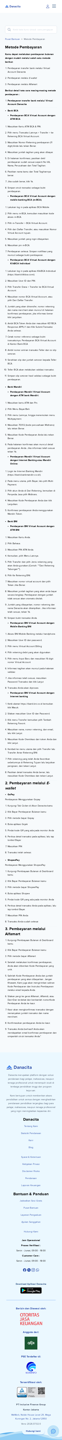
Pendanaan (31, 1178)
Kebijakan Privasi (31, 1164)
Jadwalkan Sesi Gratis (31, 1200)
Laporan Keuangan (31, 1185)
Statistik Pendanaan (31, 1133)
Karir (31, 1140)
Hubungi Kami (31, 1231)
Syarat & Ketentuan (31, 1157)
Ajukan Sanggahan (31, 1222)
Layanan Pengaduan (31, 1215)
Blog (31, 1147)
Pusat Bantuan (12, 39)
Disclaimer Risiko (31, 1171)
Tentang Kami (31, 1126)
